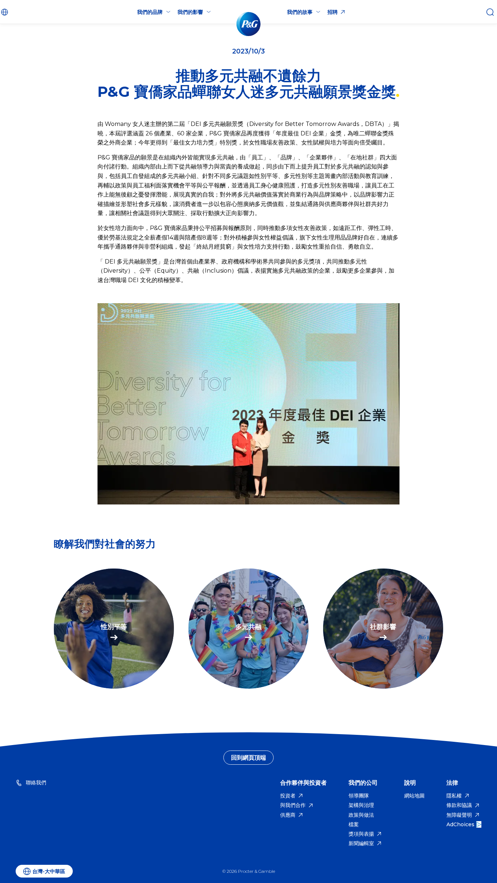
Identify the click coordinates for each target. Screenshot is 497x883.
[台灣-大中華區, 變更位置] (5, 12)
